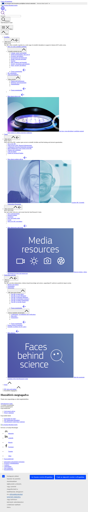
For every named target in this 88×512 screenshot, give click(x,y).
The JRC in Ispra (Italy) (17, 294)
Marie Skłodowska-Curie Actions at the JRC (20, 148)
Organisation (11, 286)
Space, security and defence (18, 65)
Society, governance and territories (20, 64)
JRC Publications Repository (12, 420)
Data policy (14, 316)
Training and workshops (14, 150)
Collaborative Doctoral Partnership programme (20, 147)
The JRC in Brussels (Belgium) (19, 297)
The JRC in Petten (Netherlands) (20, 300)
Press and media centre (14, 218)
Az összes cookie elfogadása (41, 477)
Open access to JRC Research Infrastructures (20, 145)
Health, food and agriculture (18, 59)
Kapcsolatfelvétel (8, 459)
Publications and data (10, 275)
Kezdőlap (6, 37)
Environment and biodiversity (19, 57)
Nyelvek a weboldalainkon (11, 463)
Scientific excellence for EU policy (17, 326)
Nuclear (13, 61)
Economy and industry (17, 56)
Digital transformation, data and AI (20, 54)
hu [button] (5, 10)
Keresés (3, 16)
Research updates (12, 215)
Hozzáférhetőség (8, 469)
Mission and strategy (13, 284)
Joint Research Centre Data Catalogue (14, 421)
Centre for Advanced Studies (15, 153)
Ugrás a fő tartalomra (6, 1)
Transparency (14, 317)
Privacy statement (9, 413)
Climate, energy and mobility (19, 53)
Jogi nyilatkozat (8, 468)
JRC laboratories (12, 73)
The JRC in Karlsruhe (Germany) (20, 299)
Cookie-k (6, 465)
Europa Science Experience (15, 325)
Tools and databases (13, 74)
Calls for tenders (12, 151)
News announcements (14, 213)
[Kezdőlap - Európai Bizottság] (9, 5)
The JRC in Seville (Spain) (18, 302)
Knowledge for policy (10, 418)
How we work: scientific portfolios (17, 46)
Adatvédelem (7, 466)
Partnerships (11, 287)
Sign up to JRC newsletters (15, 221)
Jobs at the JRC (12, 144)
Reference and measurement (18, 82)
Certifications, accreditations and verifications (23, 314)
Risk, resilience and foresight (19, 62)
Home (5, 384)
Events (9, 220)
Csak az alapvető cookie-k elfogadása (70, 477)
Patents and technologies (17, 81)
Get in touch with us (9, 411)
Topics (6, 134)
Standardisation (15, 84)
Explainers (10, 217)
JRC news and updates (10, 389)
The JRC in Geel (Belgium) (18, 295)
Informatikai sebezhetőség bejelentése (14, 462)
